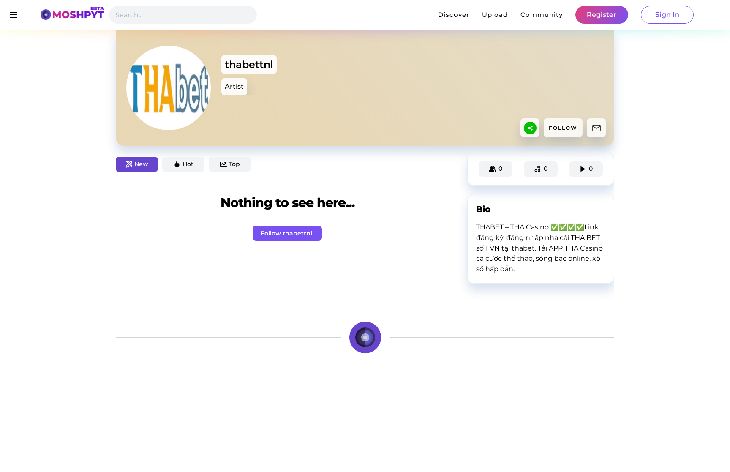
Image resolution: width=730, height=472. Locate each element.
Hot (187, 164)
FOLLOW (563, 128)
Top (234, 164)
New (141, 164)
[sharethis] (530, 128)
